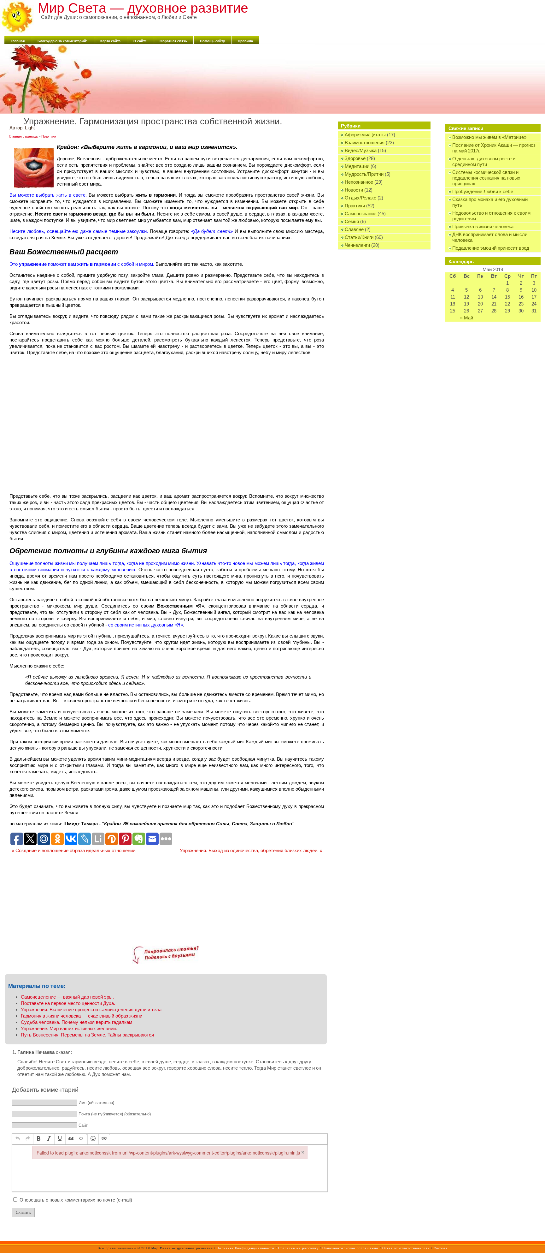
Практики (355, 205)
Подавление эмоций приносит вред (490, 248)
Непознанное (359, 182)
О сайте (140, 41)
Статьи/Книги (359, 237)
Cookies (441, 1248)
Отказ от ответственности (406, 1248)
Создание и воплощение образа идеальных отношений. (74, 850)
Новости (354, 190)
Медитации (357, 166)
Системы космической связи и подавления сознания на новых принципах (486, 177)
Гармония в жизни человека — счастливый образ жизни (81, 1015)
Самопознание (360, 213)
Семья (352, 221)
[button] (17, 1139)
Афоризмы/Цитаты (365, 134)
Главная (18, 41)
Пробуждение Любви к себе (482, 191)
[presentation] (17, 1139)
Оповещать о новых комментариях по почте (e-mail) (76, 1200)
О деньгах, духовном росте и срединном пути (483, 161)
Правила (245, 41)
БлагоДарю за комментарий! (62, 41)
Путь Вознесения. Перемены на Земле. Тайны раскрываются (87, 1034)
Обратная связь (173, 41)
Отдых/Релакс (360, 197)
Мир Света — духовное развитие (143, 7)
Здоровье (355, 158)
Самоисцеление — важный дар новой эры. (67, 997)
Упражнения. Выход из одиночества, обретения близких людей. (251, 850)
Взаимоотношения (364, 142)
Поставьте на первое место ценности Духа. (68, 1003)
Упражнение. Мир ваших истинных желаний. (69, 1028)
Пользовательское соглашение (350, 1248)
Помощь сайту (212, 41)
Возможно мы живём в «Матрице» (489, 137)
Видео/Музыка (361, 150)
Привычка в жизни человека (482, 226)
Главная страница (23, 136)
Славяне (354, 229)
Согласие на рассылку (298, 1248)
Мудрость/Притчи (364, 174)
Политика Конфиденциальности (245, 1248)
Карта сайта (110, 41)
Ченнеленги (357, 245)
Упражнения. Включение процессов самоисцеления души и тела (91, 1009)
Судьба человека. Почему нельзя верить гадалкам (76, 1022)
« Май (466, 317)
